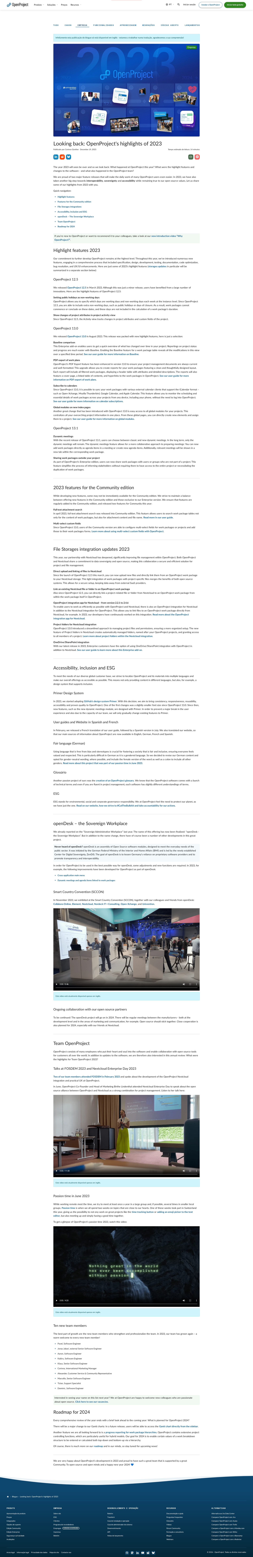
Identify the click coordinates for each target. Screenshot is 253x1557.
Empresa (82, 25)
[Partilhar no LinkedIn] (55, 156)
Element (76, 904)
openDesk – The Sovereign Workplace (76, 217)
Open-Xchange (129, 904)
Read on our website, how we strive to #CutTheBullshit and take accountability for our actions (125, 806)
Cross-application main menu (71, 875)
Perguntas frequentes (174, 1517)
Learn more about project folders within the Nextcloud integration (117, 636)
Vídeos (169, 1524)
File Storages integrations (69, 207)
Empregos (57, 1528)
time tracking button (143, 1212)
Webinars (169, 1539)
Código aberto (170, 25)
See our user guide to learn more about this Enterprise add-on (109, 650)
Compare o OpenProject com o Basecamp (226, 1536)
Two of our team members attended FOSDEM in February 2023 (86, 1077)
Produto (38, 5)
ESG (55, 1517)
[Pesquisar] (178, 5)
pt (170, 5)
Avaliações (10, 1539)
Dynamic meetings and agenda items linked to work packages (86, 880)
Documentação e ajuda (174, 1513)
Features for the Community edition (74, 202)
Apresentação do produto (16, 1513)
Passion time (68, 1208)
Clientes (56, 1521)
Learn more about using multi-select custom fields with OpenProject (128, 531)
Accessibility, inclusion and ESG (72, 212)
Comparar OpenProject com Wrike (224, 1532)
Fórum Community (173, 1528)
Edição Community (14, 1528)
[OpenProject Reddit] (148, 1553)
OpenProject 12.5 (76, 288)
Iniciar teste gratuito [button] (235, 5)
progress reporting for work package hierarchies (131, 1432)
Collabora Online (62, 904)
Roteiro (110, 1513)
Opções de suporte (14, 1524)
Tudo (56, 25)
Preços (9, 1517)
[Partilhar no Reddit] (62, 156)
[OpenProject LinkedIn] (138, 1553)
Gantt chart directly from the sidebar (178, 1426)
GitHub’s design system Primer (100, 701)
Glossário (169, 1521)
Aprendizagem (128, 25)
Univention (148, 904)
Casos (68, 25)
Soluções (51, 5)
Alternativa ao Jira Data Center (223, 1513)
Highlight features (66, 197)
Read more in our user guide (158, 517)
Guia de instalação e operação (118, 1521)
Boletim (56, 1536)
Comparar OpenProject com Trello (224, 1524)
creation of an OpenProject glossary (115, 781)
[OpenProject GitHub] (127, 1553)
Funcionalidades (103, 25)
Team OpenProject (66, 222)
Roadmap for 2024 (66, 227)
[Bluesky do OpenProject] (153, 1553)
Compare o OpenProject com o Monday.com (227, 1528)
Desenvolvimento (114, 1528)
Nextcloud (87, 904)
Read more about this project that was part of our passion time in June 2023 (102, 763)
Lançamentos (192, 25)
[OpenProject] (8, 1497)
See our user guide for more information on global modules (103, 419)
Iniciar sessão (189, 5)
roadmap (98, 1446)
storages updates (157, 266)
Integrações (11, 1521)
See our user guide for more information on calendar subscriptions (88, 401)
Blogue (15, 1497)
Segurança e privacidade (15, 1536)
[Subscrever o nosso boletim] (190, 156)
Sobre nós (57, 1513)
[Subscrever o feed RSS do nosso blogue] (197, 156)
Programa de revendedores (63, 1524)
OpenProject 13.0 (76, 336)
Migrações (148, 25)
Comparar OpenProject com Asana (224, 1521)
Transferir (111, 1517)
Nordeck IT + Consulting (107, 904)
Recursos (75, 5)
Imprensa (56, 1532)
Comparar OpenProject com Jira (223, 1517)
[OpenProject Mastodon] (132, 1553)
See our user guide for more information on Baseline (111, 354)
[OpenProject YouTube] (143, 1553)
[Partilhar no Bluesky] (68, 156)
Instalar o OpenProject (210, 5)
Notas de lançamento (115, 1536)
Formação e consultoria (174, 1532)
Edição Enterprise (13, 1532)
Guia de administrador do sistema (119, 1524)
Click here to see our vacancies (91, 1402)
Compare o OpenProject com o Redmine (226, 1539)
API (108, 1532)
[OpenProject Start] (18, 5)
